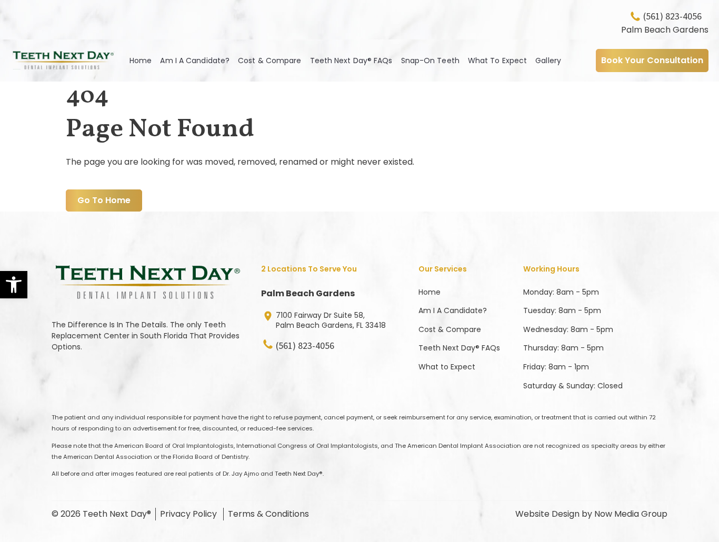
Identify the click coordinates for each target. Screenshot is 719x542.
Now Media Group (630, 514)
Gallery (548, 60)
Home (140, 60)
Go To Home (104, 200)
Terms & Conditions (268, 514)
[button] (13, 284)
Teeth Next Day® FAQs (351, 60)
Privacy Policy (188, 514)
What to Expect (446, 367)
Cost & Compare (269, 60)
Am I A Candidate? (194, 60)
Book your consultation (652, 60)
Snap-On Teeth (430, 60)
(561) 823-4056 (672, 16)
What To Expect (497, 60)
